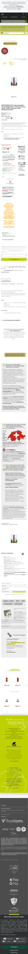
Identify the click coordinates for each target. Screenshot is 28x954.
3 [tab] (14, 96)
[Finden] (26, 21)
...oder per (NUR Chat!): (7, 196)
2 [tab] (13, 96)
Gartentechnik (15, 719)
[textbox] (12, 33)
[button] (23, 14)
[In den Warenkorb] (2, 57)
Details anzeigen (14, 952)
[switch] (4, 938)
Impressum (13, 934)
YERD (7, 750)
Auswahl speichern (14, 950)
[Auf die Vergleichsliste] (24, 71)
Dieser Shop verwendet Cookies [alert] (14, 917)
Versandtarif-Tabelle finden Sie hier (8, 156)
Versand (11, 154)
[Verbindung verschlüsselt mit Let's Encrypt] (14, 901)
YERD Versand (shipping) (14, 767)
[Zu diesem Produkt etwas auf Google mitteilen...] (8, 623)
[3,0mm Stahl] (13, 589)
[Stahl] (13, 586)
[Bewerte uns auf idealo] (18, 829)
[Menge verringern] (2, 255)
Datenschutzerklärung (5, 934)
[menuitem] (5, 17)
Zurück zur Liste (7, 41)
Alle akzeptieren (14, 946)
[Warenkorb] (25, 14)
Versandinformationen (14, 777)
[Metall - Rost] (13, 583)
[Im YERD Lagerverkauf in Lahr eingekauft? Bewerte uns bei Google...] (14, 833)
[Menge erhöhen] (25, 255)
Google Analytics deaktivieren (6, 810)
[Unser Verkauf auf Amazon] (12, 829)
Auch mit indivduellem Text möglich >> (11, 138)
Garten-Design (7, 116)
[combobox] (12, 33)
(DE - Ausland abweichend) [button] (7, 239)
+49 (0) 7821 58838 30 (20, 3)
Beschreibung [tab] (6, 280)
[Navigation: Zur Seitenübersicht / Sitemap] (2, 41)
